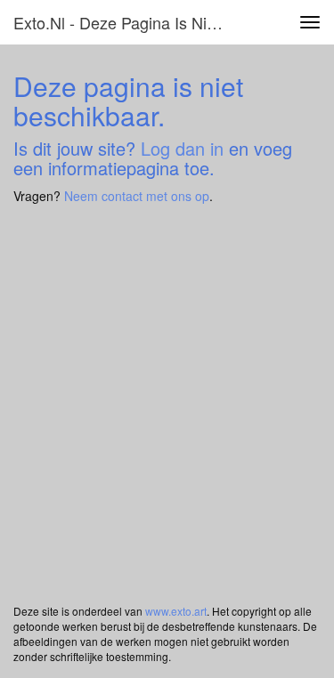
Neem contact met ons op (136, 196)
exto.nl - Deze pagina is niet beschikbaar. (127, 22)
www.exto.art (176, 610)
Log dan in (182, 148)
